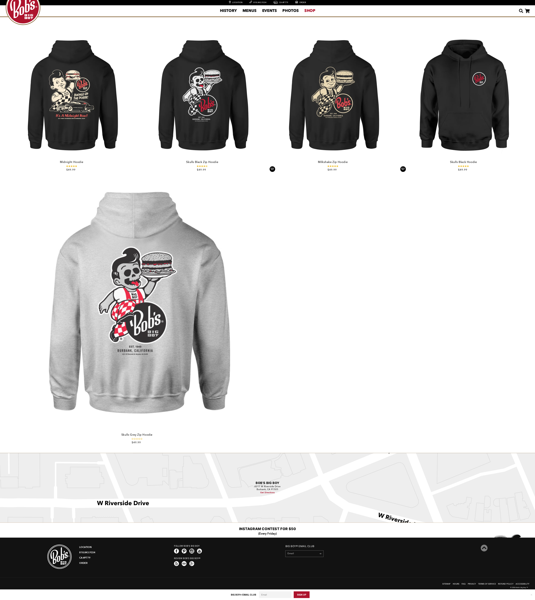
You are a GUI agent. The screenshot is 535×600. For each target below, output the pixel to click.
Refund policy (505, 584)
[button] (521, 10)
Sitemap (446, 584)
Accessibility (522, 584)
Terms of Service (487, 584)
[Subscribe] (320, 554)
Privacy (472, 584)
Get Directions (267, 493)
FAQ (464, 584)
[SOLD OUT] (332, 95)
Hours (456, 584)
